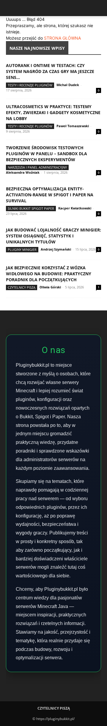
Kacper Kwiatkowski (74, 208)
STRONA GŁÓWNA (62, 38)
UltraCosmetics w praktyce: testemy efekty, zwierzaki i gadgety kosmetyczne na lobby (53, 112)
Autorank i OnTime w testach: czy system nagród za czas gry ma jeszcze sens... (50, 71)
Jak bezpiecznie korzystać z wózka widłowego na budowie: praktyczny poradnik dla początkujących (48, 273)
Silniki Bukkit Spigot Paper (31, 208)
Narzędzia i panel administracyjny (37, 167)
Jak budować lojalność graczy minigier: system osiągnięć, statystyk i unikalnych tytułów (53, 236)
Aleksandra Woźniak (23, 172)
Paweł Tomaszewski (72, 126)
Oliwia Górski (50, 287)
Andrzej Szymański (56, 249)
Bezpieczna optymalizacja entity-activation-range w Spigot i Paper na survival (49, 194)
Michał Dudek (67, 85)
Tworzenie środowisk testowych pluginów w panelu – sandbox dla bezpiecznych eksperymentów (46, 153)
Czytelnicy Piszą (21, 287)
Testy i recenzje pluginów (30, 85)
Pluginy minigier (22, 249)
